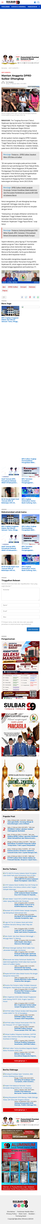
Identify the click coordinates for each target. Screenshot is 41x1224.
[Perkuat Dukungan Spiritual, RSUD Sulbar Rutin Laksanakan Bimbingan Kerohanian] (20, 949)
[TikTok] (26, 1205)
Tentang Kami (20, 1216)
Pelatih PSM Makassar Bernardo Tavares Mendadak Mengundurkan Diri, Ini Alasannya (25, 1092)
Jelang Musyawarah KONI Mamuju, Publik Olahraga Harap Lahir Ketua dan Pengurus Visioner (26, 1104)
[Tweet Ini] (26, 297)
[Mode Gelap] (35, 2)
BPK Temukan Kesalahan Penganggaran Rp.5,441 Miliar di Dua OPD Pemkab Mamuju (30, 481)
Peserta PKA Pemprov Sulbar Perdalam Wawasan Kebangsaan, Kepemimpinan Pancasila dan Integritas (25, 992)
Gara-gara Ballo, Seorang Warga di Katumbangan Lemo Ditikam (20, 823)
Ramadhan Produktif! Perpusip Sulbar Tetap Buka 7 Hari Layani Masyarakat (21, 844)
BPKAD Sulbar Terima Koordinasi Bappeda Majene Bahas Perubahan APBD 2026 (25, 1055)
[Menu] (2, 2)
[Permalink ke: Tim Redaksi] (3, 83)
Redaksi (32, 1214)
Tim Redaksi (10, 82)
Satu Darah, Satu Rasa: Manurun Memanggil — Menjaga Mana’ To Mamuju (24, 943)
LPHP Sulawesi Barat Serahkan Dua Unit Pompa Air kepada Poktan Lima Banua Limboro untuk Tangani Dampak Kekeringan (26, 894)
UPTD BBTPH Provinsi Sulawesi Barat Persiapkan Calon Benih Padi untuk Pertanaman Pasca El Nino (26, 880)
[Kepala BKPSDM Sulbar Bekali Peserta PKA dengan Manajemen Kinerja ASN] (20, 974)
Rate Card (22, 1214)
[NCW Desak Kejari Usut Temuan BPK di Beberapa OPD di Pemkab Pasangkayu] (10, 492)
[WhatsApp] (22, 1206)
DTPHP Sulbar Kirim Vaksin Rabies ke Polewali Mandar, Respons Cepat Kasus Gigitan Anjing (22, 859)
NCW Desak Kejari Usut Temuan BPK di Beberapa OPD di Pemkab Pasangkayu (10, 501)
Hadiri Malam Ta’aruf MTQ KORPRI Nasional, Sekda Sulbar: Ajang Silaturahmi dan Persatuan (25, 905)
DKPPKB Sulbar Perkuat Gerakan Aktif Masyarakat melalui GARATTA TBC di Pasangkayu (24, 1017)
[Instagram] (18, 1206)
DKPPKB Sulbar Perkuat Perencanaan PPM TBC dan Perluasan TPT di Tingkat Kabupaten (24, 1029)
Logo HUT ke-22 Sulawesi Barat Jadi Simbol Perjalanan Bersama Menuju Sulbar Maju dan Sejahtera (25, 931)
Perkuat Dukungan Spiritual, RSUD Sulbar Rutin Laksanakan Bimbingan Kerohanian (26, 954)
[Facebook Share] (22, 297)
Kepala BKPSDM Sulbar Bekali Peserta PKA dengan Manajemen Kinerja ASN (25, 980)
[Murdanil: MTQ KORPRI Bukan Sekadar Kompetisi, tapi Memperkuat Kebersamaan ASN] (20, 911)
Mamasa (32, 287)
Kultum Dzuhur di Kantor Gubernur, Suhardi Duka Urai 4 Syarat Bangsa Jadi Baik (22, 851)
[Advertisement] (20, 30)
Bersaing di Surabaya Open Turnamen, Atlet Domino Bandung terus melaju (24, 1080)
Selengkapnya (19, 1061)
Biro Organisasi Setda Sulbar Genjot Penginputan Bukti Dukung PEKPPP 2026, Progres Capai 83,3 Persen (26, 1006)
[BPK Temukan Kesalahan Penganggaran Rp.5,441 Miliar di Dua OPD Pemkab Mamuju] (31, 472)
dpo (3, 287)
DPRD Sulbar (13, 287)
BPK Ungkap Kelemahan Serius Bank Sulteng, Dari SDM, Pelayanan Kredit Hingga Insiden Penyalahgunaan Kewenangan (30, 501)
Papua (4, 290)
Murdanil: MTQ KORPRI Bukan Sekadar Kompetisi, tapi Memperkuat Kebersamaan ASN (25, 917)
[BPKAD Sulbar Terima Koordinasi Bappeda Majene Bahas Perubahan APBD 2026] (20, 1049)
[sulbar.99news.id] (12, 2)
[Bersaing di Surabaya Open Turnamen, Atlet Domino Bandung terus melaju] (20, 1075)
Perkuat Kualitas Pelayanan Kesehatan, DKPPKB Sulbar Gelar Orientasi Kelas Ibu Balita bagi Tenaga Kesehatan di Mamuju (26, 1043)
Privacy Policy (11, 1214)
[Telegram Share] (34, 297)
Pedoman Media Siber (25, 1212)
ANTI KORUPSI (6, 72)
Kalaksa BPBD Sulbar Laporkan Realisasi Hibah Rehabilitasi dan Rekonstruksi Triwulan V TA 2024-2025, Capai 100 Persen (22, 837)
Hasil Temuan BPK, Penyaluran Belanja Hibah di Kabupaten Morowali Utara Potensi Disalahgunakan (10, 481)
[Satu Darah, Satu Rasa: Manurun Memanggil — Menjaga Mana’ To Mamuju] (20, 937)
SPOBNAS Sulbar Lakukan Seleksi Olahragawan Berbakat (20, 830)
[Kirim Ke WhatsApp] (38, 297)
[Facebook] (15, 1206)
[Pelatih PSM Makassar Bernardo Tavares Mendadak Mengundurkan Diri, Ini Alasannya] (20, 1087)
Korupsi (23, 287)
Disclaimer (11, 1212)
